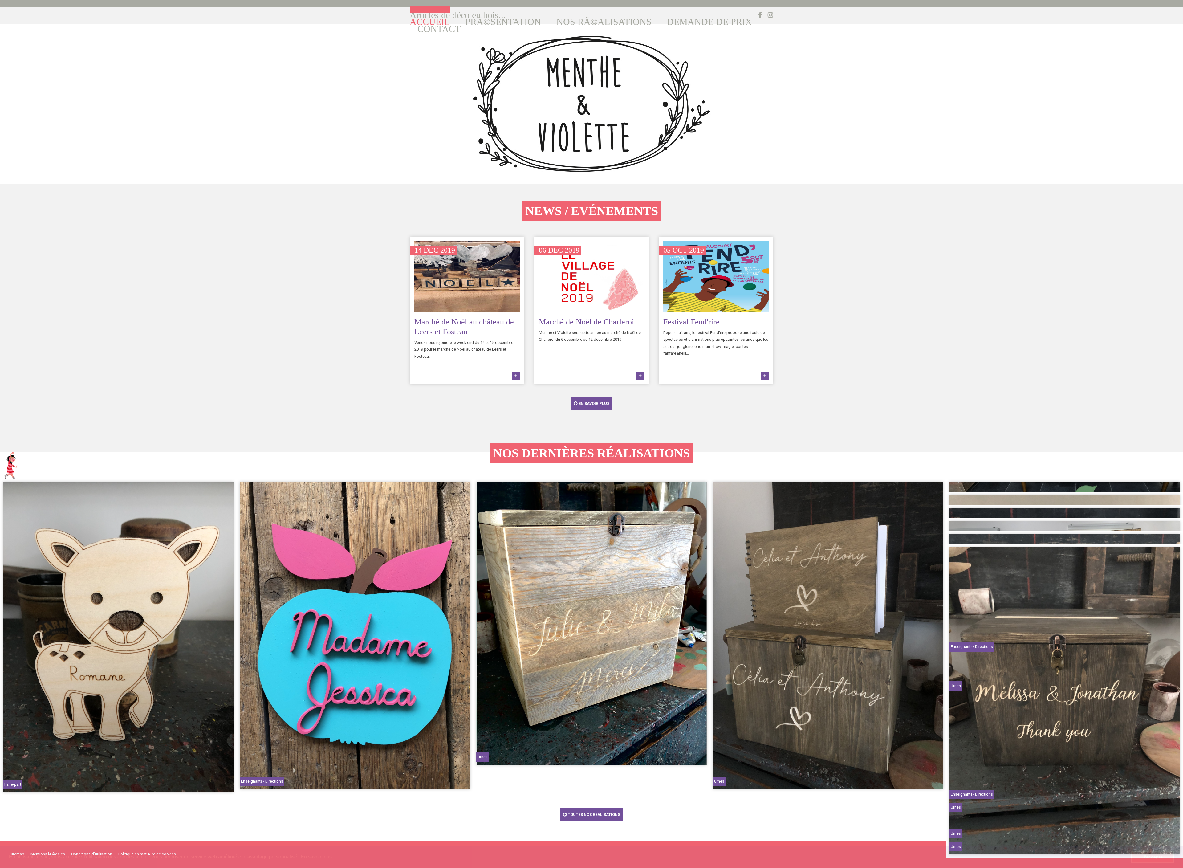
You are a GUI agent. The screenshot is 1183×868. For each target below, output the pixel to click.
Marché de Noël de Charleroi (586, 321)
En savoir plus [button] (316, 856)
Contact (439, 29)
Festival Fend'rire (691, 321)
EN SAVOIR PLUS (593, 403)
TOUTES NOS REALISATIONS (593, 814)
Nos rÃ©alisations (604, 22)
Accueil (430, 22)
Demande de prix (709, 22)
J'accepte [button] (1153, 856)
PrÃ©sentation (503, 22)
